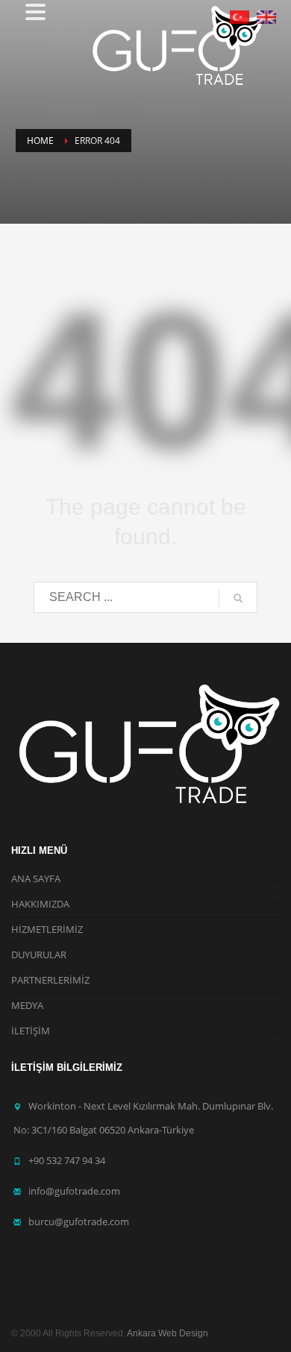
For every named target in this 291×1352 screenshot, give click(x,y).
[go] (238, 598)
